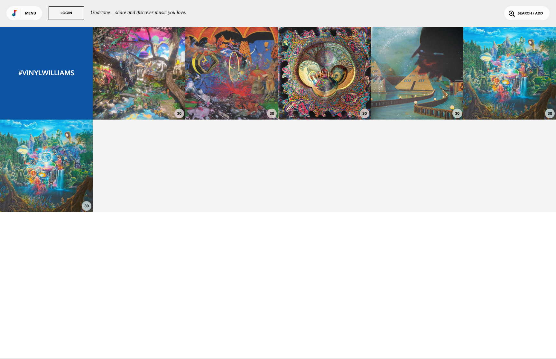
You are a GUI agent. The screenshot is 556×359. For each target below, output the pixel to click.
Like (119, 73)
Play (139, 73)
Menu (30, 13)
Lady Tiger (232, 102)
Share (158, 73)
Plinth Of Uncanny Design (324, 102)
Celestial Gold (417, 102)
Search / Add (530, 13)
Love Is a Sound (139, 102)
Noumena (46, 194)
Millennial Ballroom (510, 102)
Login (66, 13)
